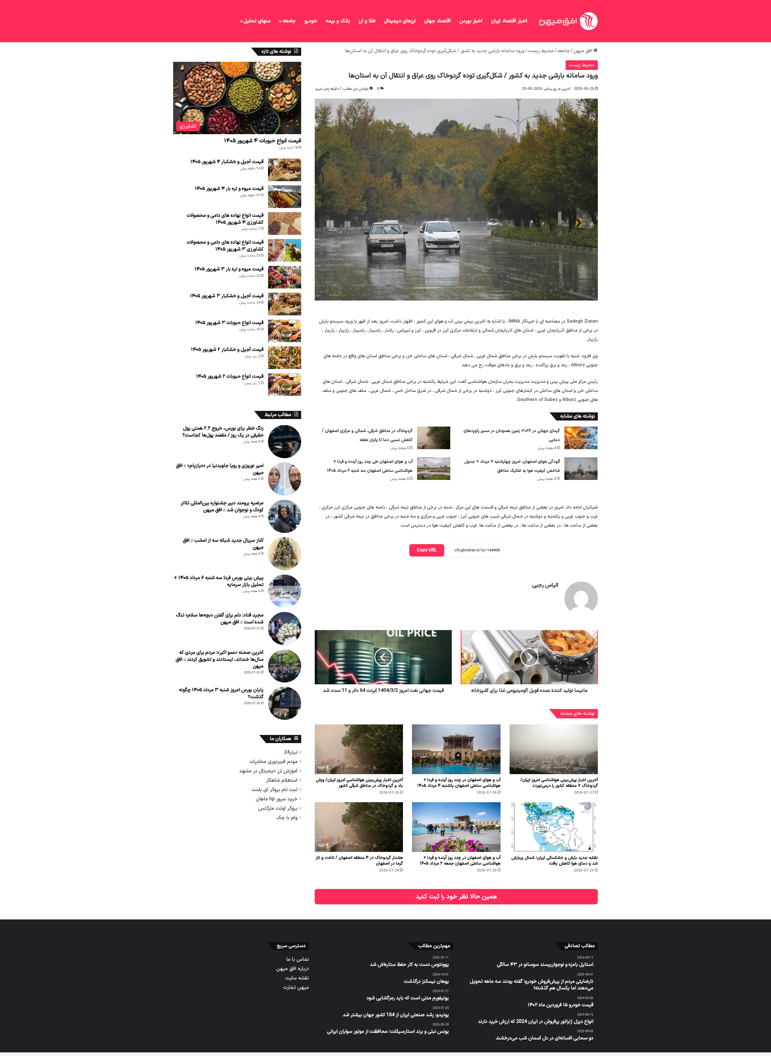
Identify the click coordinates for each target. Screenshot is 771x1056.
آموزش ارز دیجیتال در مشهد (268, 771)
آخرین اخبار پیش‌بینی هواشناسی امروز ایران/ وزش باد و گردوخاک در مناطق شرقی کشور (359, 783)
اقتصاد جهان (437, 21)
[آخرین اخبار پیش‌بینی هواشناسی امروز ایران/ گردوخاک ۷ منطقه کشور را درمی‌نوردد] (554, 749)
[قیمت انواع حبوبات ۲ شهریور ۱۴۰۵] (284, 384)
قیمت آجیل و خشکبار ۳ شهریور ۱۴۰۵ (227, 296)
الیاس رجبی (545, 585)
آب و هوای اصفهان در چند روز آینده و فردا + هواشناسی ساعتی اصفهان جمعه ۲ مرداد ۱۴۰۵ (460, 861)
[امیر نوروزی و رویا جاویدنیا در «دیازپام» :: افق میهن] (284, 479)
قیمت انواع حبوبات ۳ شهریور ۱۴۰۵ (229, 322)
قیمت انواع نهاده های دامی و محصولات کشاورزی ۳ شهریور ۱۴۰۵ (225, 246)
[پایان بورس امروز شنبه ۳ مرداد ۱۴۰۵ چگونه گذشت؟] (284, 703)
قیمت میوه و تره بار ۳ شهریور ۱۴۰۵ (229, 269)
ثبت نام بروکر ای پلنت (275, 789)
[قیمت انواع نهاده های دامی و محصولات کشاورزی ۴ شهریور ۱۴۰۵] (284, 223)
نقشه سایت (297, 978)
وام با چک (287, 817)
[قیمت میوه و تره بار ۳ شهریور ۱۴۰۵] (284, 277)
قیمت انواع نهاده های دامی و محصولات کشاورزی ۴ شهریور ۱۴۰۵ (225, 219)
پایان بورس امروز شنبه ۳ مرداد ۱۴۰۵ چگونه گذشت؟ (221, 693)
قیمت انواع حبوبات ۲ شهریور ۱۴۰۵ (230, 376)
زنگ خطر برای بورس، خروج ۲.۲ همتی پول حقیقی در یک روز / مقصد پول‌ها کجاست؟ (223, 432)
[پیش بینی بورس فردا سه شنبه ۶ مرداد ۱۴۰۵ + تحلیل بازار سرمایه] (284, 591)
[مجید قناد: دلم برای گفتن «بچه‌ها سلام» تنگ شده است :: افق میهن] (284, 628)
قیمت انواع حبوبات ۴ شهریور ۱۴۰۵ (262, 141)
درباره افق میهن (292, 968)
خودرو (310, 21)
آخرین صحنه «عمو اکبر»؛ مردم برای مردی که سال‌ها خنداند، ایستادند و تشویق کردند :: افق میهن (220, 659)
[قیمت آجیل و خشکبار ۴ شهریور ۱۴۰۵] (284, 170)
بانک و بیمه (338, 21)
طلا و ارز (367, 21)
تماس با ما (297, 959)
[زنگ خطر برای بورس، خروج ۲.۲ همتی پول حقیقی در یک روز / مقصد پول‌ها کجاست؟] (284, 441)
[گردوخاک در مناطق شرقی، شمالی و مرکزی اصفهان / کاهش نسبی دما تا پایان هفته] (433, 438)
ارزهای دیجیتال (400, 21)
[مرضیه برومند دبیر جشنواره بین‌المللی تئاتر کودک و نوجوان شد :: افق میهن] (284, 516)
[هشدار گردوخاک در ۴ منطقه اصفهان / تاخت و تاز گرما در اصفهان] (359, 827)
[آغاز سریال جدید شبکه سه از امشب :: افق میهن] (284, 553)
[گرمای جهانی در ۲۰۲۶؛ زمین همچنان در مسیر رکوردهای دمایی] (581, 438)
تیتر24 (291, 752)
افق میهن (583, 51)
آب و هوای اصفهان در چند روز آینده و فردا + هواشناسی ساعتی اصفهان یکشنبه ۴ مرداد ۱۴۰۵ (459, 783)
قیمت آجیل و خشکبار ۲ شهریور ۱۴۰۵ (227, 349)
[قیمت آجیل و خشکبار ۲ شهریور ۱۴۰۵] (284, 357)
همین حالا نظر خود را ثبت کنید (456, 896)
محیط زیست (541, 51)
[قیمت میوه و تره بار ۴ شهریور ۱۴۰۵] (284, 196)
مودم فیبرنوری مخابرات (273, 761)
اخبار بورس (470, 21)
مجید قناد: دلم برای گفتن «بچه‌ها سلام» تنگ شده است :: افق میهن (220, 619)
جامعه (289, 21)
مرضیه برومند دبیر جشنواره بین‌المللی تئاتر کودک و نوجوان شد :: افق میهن (222, 506)
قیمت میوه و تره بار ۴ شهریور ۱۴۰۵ (229, 188)
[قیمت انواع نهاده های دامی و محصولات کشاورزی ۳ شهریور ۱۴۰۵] (284, 250)
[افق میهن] (568, 21)
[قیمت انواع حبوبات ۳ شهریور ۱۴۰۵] (284, 331)
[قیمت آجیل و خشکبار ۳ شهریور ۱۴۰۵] (284, 304)
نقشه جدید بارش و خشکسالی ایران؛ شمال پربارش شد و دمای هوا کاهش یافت (554, 861)
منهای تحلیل (256, 21)
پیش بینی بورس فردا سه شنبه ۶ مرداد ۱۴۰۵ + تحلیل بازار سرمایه (219, 581)
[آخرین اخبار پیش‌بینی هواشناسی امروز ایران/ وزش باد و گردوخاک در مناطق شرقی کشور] (359, 749)
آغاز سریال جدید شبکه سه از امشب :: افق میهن (223, 544)
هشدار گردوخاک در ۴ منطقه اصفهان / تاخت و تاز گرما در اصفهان (359, 861)
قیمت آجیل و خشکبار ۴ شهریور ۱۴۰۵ (227, 161)
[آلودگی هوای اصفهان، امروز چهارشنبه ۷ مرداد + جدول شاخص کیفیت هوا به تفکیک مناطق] (581, 468)
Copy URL (427, 550)
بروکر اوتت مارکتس (278, 808)
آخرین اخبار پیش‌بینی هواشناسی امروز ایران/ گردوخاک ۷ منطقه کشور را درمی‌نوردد (559, 783)
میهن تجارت (296, 987)
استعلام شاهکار (282, 780)
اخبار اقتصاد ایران (509, 21)
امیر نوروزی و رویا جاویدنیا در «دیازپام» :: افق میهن (220, 469)
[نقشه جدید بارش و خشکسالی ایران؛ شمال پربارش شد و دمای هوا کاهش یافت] (554, 827)
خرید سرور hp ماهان (277, 799)
